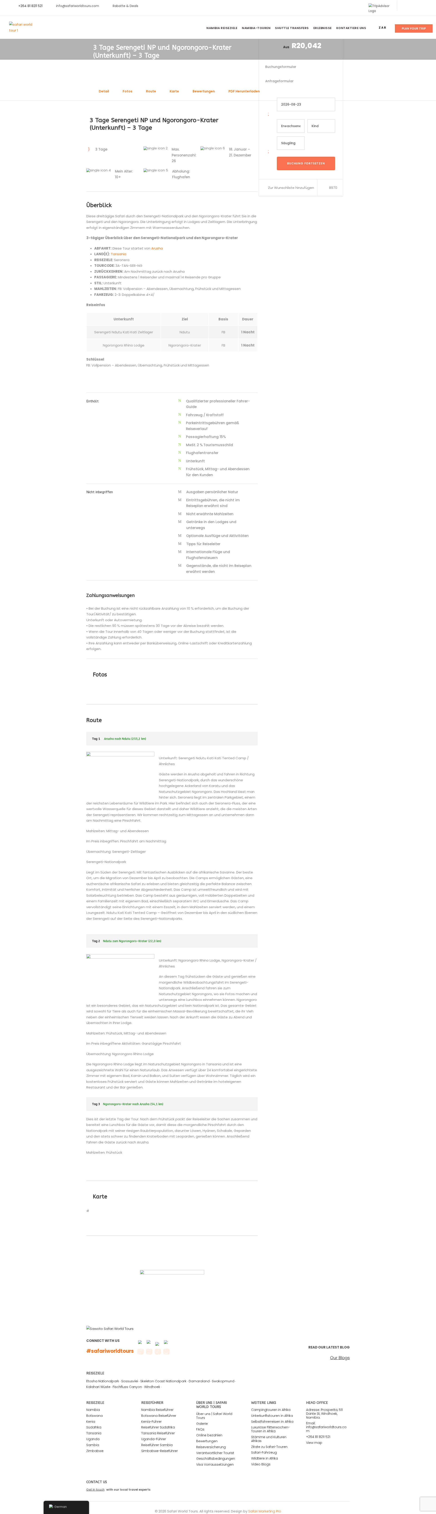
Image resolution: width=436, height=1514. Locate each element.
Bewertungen (204, 91)
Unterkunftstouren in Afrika (272, 1415)
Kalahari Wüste (98, 1387)
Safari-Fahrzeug (264, 1452)
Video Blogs (260, 1464)
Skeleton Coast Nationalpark (163, 1381)
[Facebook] (405, 6)
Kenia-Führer (151, 1421)
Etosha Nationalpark (102, 1381)
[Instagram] (427, 6)
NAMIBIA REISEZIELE (221, 28)
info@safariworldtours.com (77, 6)
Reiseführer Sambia (157, 1445)
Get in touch (95, 1489)
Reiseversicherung (211, 1447)
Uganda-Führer (153, 1439)
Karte (174, 91)
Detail (104, 91)
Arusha (157, 248)
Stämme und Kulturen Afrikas (268, 1439)
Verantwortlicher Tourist (215, 1453)
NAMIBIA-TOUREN (256, 28)
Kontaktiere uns (351, 28)
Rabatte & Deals (125, 6)
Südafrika (93, 1427)
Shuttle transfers (292, 28)
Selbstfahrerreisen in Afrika (272, 1421)
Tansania (118, 254)
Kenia (90, 1421)
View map (314, 1442)
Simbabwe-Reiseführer (159, 1451)
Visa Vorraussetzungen (215, 1464)
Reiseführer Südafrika (158, 1427)
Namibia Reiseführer (157, 1410)
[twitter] (412, 6)
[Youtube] (419, 6)
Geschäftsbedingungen (215, 1458)
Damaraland (199, 1381)
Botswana (94, 1415)
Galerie (202, 1423)
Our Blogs (340, 1358)
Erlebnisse (322, 28)
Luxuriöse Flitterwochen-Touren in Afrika (270, 1429)
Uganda (92, 1439)
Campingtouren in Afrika (270, 1410)
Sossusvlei (129, 1381)
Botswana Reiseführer (158, 1415)
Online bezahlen (209, 1435)
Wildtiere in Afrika (264, 1458)
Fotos (127, 91)
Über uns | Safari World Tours (214, 1416)
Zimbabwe (95, 1451)
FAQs (200, 1429)
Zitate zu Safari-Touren (269, 1447)
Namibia (93, 1410)
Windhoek (152, 1387)
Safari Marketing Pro (264, 1511)
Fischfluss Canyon (127, 1387)
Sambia (92, 1445)
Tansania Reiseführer (158, 1433)
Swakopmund (223, 1381)
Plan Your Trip (414, 28)
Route (151, 91)
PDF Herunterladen (244, 91)
